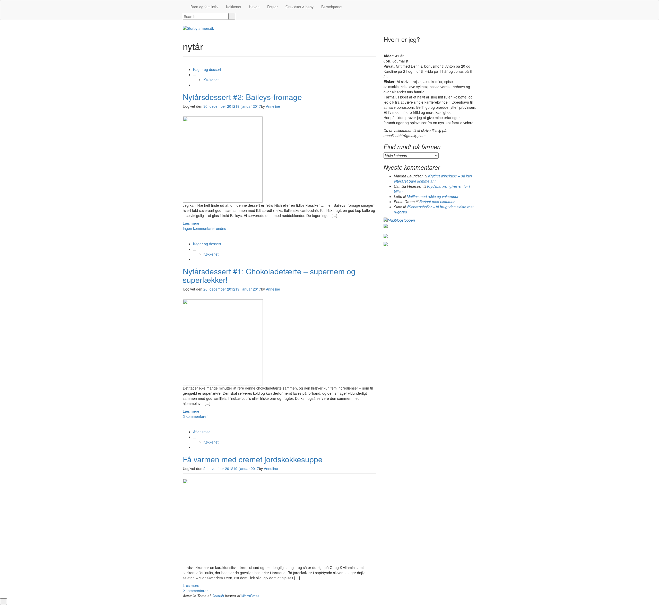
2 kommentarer (195, 416)
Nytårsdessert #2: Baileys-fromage (242, 96)
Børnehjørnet (331, 6)
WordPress (250, 595)
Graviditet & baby (299, 6)
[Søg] (231, 16)
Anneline (273, 106)
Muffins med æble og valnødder (432, 196)
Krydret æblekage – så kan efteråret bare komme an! (433, 178)
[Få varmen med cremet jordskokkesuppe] (269, 521)
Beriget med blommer (437, 201)
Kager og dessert (207, 69)
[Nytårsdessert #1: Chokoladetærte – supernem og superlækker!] (223, 341)
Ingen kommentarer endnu (204, 228)
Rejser (272, 6)
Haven (254, 6)
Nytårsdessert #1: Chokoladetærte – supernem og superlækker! (269, 275)
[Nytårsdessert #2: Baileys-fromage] (223, 158)
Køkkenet (233, 6)
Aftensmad (202, 431)
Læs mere (191, 223)
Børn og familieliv (204, 6)
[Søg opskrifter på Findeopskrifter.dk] (399, 219)
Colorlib (218, 595)
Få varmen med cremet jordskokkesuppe (253, 459)
